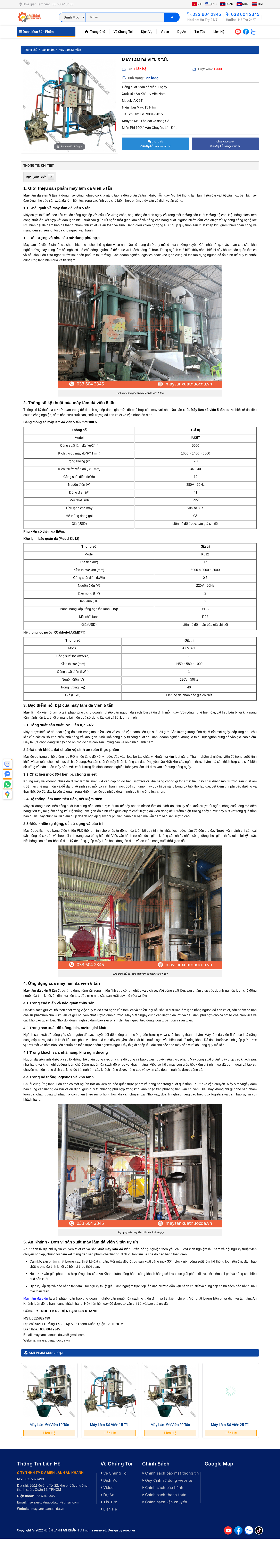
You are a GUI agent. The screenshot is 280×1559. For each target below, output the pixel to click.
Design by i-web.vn (121, 1530)
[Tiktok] (259, 31)
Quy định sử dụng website (168, 1480)
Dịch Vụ (146, 31)
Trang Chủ (97, 31)
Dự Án (181, 31)
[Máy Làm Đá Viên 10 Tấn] (49, 1391)
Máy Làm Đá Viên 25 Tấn (231, 1424)
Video (165, 31)
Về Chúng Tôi (123, 31)
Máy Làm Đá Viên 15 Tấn (110, 1424)
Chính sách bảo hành (163, 1487)
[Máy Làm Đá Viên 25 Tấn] (231, 1391)
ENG (214, 4)
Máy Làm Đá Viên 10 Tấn (49, 1424)
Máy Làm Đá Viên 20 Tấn (170, 1424)
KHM (245, 4)
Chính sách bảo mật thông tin (171, 1473)
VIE (200, 4)
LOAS (229, 4)
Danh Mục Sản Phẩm (38, 31)
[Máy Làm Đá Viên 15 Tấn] (110, 1391)
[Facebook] (246, 32)
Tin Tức (200, 31)
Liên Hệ (218, 31)
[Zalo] (254, 32)
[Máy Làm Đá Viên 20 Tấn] (170, 1391)
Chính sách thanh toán (165, 1495)
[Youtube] (238, 32)
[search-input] (125, 17)
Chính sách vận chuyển (165, 1502)
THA (260, 4)
